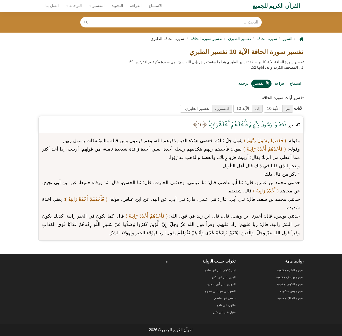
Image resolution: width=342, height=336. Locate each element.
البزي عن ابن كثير (223, 277)
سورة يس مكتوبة (292, 291)
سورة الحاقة (267, 39)
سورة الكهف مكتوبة (290, 284)
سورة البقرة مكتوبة (290, 270)
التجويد (117, 5)
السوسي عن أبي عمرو (220, 291)
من (287, 109)
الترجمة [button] (75, 5)
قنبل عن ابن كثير (224, 312)
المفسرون (222, 109)
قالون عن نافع (226, 305)
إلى (257, 109)
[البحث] (86, 22)
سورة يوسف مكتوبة (290, 277)
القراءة (136, 5)
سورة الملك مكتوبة (290, 298)
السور (287, 39)
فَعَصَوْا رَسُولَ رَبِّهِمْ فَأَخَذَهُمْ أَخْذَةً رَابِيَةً (246, 124)
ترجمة (243, 83)
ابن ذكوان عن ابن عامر (220, 270)
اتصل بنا (52, 5)
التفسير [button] (98, 5)
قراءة (279, 83)
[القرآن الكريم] (301, 39)
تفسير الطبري (239, 39)
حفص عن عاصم (225, 298)
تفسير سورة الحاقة (206, 39)
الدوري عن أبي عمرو (221, 284)
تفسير (259, 83)
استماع (295, 83)
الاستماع (155, 5)
